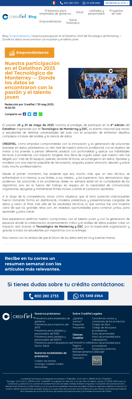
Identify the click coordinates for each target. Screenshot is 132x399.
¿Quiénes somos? (78, 320)
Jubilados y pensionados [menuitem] (96, 12)
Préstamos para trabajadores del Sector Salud (54, 344)
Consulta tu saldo (82, 342)
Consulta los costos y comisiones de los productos (108, 320)
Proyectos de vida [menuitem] (116, 12)
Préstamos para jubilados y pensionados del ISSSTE (50, 338)
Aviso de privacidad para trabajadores (106, 338)
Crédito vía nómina (45, 360)
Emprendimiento (20, 36)
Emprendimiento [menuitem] (50, 21)
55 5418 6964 (93, 3)
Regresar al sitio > (117, 3)
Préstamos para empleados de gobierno (52, 320)
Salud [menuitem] (79, 12)
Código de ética (101, 324)
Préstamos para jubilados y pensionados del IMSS (50, 332)
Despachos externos (104, 348)
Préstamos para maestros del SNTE (52, 326)
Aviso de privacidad (103, 333)
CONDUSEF (98, 351)
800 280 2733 (71, 3)
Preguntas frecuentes (79, 326)
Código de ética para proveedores (104, 329)
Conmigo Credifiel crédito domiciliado (49, 365)
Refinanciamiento (82, 351)
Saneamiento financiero (80, 356)
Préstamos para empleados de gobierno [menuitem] (55, 12)
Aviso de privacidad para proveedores (106, 344)
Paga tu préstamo (78, 347)
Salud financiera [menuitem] (72, 21)
